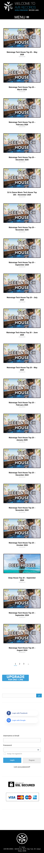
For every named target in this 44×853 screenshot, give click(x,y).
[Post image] (22, 38)
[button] (19, 17)
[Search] (39, 695)
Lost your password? (22, 767)
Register (32, 760)
